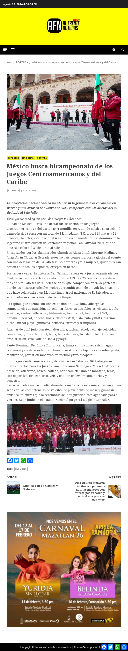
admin (12, 191)
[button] (12, 49)
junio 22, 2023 (28, 191)
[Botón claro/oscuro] (115, 49)
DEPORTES (13, 158)
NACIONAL (28, 158)
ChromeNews (82, 647)
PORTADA (42, 158)
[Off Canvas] (5, 49)
